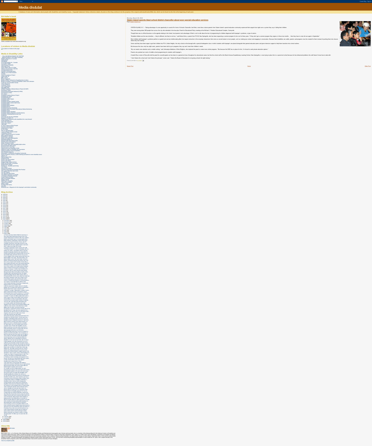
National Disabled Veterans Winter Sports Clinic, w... (16, 274)
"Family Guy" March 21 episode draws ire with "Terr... (16, 354)
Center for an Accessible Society (9, 82)
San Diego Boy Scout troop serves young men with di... (17, 393)
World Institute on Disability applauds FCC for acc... (16, 391)
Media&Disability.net (6, 139)
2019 (4, 205)
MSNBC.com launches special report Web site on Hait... (17, 345)
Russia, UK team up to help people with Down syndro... (17, 358)
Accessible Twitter (6, 63)
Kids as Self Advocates (7, 130)
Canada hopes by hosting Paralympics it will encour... (16, 392)
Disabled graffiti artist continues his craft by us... (15, 374)
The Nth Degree (5, 172)
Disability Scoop (5, 110)
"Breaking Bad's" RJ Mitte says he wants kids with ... (16, 413)
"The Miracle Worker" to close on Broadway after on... (16, 249)
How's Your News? (6, 123)
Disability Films (5, 100)
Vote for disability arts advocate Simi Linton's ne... (15, 388)
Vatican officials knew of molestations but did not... (15, 338)
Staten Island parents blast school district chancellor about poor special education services (167, 20)
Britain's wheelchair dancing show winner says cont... (16, 260)
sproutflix (3, 186)
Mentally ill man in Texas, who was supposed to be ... (16, 310)
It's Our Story (4, 129)
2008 (4, 421)
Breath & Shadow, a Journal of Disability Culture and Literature (17, 81)
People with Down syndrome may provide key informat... (17, 344)
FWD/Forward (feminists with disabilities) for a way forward (16, 119)
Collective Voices (5, 85)
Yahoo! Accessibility (6, 182)
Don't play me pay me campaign (9, 116)
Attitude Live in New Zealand (8, 72)
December (6, 220)
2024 (4, 197)
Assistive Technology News (8, 71)
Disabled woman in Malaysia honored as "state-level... (16, 320)
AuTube (3, 73)
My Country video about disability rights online (13, 144)
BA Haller (12, 428)
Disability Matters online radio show (10, 102)
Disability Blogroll (5, 97)
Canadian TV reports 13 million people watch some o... (16, 295)
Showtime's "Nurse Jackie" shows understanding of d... (17, 352)
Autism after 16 (5, 76)
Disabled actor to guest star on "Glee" (13, 361)
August (6, 226)
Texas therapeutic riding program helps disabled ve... (16, 396)
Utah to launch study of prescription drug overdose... (16, 297)
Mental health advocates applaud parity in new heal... (16, 244)
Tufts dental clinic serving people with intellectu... (15, 362)
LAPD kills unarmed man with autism (12, 314)
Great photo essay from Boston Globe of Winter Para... (17, 378)
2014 (4, 213)
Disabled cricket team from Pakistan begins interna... (16, 383)
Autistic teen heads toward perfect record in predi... (16, 349)
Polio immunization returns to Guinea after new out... (16, 328)
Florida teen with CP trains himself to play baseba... (16, 270)
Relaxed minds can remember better (12, 284)
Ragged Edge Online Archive (9, 162)
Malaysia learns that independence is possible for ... (16, 398)
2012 (4, 216)
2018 (4, 206)
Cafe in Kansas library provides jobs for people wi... (16, 409)
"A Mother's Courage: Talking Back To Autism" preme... (17, 290)
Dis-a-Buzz (4, 94)
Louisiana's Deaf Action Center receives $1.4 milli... (16, 247)
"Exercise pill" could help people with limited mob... (15, 301)
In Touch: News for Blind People (9, 125)
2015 (4, 211)
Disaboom (4, 115)
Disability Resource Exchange (9, 107)
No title (5, 415)
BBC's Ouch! (4, 77)
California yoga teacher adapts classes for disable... (16, 286)
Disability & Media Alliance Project (10, 95)
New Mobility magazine (7, 152)
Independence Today (6, 128)
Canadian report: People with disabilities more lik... (15, 325)
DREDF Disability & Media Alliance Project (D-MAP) (14, 89)
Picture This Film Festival (7, 159)
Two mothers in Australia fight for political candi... (15, 281)
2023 (4, 199)
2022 (4, 200)
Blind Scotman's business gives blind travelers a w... (16, 321)
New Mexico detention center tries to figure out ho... (16, 277)
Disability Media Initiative (7, 105)
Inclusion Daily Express (7, 126)
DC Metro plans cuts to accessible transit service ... (16, 324)
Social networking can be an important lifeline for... (15, 337)
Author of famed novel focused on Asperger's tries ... (16, 267)
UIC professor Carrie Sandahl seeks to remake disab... (17, 385)
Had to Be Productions (7, 121)
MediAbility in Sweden (7, 136)
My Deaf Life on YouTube (8, 147)
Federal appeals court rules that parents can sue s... (16, 341)
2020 (4, 203)
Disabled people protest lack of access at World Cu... (16, 331)
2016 (4, 209)
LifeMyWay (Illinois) (6, 133)
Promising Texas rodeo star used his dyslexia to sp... (16, 408)
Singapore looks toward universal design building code (16, 304)
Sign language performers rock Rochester (14, 330)
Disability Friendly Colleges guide (10, 101)
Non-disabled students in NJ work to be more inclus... (16, 371)
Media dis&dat (30, 7)
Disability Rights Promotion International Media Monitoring (16, 109)
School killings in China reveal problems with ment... (16, 298)
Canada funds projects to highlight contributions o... (16, 379)
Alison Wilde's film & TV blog (8, 67)
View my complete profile (7, 440)
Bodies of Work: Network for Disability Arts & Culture (14, 80)
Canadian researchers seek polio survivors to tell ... (16, 243)
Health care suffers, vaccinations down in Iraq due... (16, 250)
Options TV (4, 155)
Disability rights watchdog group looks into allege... (15, 273)
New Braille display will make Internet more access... (16, 254)
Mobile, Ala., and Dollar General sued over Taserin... (16, 348)
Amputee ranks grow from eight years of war (14, 312)
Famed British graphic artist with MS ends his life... (15, 278)
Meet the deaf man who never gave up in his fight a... (16, 334)
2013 (4, 214)
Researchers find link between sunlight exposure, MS (16, 351)
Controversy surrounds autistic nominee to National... (16, 300)
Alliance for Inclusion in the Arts (9, 68)
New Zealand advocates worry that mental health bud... (17, 263)
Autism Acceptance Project (8, 75)
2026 (4, 194)
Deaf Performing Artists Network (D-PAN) (12, 91)
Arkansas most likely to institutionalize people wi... (15, 355)
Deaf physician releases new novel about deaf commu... (17, 369)
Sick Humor (4, 167)
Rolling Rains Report (6, 164)
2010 (4, 219)
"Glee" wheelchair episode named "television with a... (16, 386)
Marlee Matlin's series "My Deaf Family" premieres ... (16, 259)
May (5, 230)
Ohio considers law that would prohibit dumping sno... (16, 401)
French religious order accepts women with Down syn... (17, 256)
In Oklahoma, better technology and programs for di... (16, 356)
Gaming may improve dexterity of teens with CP (15, 242)
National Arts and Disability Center (10, 148)
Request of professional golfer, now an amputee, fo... (16, 332)
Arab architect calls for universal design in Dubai (15, 410)
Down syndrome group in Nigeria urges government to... (17, 405)
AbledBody (4, 61)
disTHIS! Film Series (6, 184)
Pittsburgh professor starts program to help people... (16, 264)
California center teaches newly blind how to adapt (15, 305)
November (6, 222)
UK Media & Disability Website (9, 176)
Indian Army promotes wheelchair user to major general (17, 364)
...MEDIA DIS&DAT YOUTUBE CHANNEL (12, 57)
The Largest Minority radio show (9, 170)
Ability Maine (4, 60)
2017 (4, 208)
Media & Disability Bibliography (9, 138)
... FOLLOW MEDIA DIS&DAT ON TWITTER (12, 56)
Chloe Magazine (5, 84)
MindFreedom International (8, 141)
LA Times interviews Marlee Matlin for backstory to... (16, 234)
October (6, 223)
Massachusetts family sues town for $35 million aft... (16, 365)
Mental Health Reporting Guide (9, 140)
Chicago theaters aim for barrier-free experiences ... (16, 382)
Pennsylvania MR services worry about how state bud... (17, 276)
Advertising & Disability (7, 65)
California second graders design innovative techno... (16, 342)
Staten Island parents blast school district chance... (16, 291)
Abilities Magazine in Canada (9, 58)
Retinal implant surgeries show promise (13, 366)
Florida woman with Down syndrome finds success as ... (17, 253)
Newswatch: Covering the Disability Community (13, 153)
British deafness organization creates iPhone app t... (16, 240)
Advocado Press (5, 66)
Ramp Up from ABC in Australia (9, 163)
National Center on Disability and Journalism (13, 149)
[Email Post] (143, 60)
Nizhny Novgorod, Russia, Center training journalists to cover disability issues (21, 154)
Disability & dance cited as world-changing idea (15, 381)
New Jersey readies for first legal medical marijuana (16, 266)
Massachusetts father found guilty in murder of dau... (16, 271)
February (6, 416)
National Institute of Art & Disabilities (10, 150)
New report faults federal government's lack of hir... (16, 236)
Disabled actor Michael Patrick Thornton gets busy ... (16, 317)
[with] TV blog (4, 183)
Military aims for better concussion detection (14, 307)
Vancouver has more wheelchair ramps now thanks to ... (17, 406)
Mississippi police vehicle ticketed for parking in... (15, 402)
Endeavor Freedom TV (7, 118)
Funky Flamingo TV (6, 120)
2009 (4, 419)
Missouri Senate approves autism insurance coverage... (17, 399)
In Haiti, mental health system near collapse (14, 359)
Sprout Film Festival (6, 168)
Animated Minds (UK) (6, 70)
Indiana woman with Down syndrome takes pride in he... (17, 395)
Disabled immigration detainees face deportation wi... (16, 252)
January (6, 418)
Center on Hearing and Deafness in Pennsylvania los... (17, 280)
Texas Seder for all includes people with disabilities (15, 335)
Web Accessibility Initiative (8, 178)
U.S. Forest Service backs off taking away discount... (16, 294)
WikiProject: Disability (7, 181)
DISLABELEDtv (5, 87)
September (7, 224)
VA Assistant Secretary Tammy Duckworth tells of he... (16, 315)
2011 (4, 217)
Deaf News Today (6, 90)
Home (249, 66)
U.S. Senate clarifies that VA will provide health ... (15, 303)
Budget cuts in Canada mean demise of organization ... (16, 287)
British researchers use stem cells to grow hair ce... (16, 327)
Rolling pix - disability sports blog (10, 165)
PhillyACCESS (5, 158)
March (5, 233)
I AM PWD (3, 124)
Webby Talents (5, 179)
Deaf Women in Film (6, 92)
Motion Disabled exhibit (7, 143)
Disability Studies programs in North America (13, 113)
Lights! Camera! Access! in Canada (10, 134)
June (5, 229)
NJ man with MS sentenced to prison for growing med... (17, 375)
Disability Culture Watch (7, 99)
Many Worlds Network (7, 135)
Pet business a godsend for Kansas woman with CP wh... (17, 308)
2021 (4, 202)
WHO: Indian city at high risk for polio (12, 246)
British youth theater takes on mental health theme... (16, 239)
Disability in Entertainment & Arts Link (11, 114)
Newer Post (130, 66)
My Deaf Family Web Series (8, 145)
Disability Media (5, 104)
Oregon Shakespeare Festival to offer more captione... (16, 237)
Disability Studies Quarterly (8, 111)
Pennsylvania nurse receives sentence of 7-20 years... (17, 293)
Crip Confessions (5, 86)
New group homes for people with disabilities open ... (16, 372)
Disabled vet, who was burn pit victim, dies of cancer (16, 339)
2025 (4, 196)
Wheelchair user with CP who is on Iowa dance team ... (17, 311)
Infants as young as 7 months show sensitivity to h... (16, 268)
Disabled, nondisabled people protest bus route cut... (16, 318)
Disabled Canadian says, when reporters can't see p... (16, 376)
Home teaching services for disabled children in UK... (16, 403)
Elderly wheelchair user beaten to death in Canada (15, 412)
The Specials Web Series (8, 173)
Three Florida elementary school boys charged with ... (16, 283)
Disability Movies (5, 106)
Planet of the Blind (6, 160)
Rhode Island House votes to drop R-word (14, 288)
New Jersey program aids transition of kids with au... (16, 261)
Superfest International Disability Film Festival (13, 169)
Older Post (368, 66)
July (5, 227)
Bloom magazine (5, 78)
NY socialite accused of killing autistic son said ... (15, 368)
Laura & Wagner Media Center (9, 131)
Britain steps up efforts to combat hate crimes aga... (16, 347)
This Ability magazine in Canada (9, 174)
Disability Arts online (6, 96)
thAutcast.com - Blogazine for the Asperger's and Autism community (18, 187)
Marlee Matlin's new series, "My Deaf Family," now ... (16, 257)
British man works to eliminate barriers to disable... (15, 322)
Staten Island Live (135, 22)
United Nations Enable (7, 177)
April (5, 232)
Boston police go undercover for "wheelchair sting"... (16, 389)
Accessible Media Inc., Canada (9, 62)
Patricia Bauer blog (6, 157)
